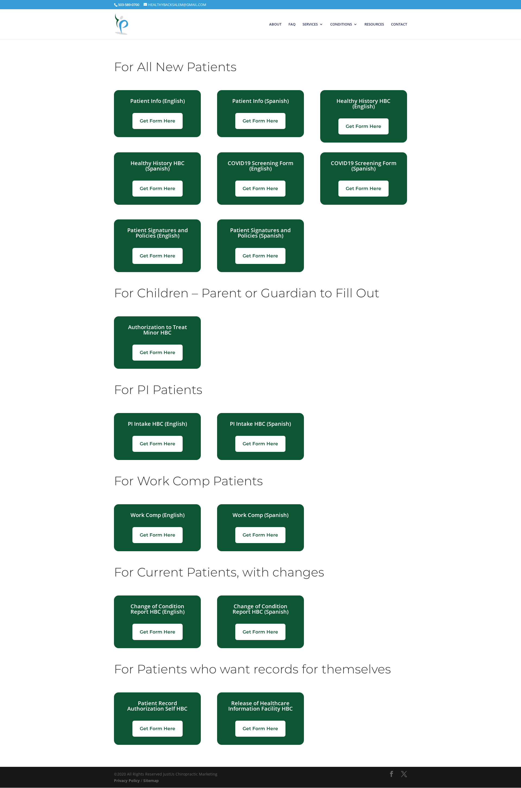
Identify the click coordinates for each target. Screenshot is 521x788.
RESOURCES (374, 24)
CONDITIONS (341, 24)
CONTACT (399, 24)
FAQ (292, 24)
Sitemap (151, 780)
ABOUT (275, 24)
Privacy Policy (127, 780)
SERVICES (310, 24)
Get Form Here (157, 121)
